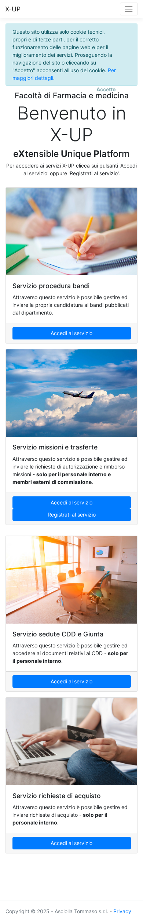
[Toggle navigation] (129, 9)
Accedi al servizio (71, 333)
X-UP (13, 9)
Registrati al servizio (72, 514)
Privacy (122, 911)
